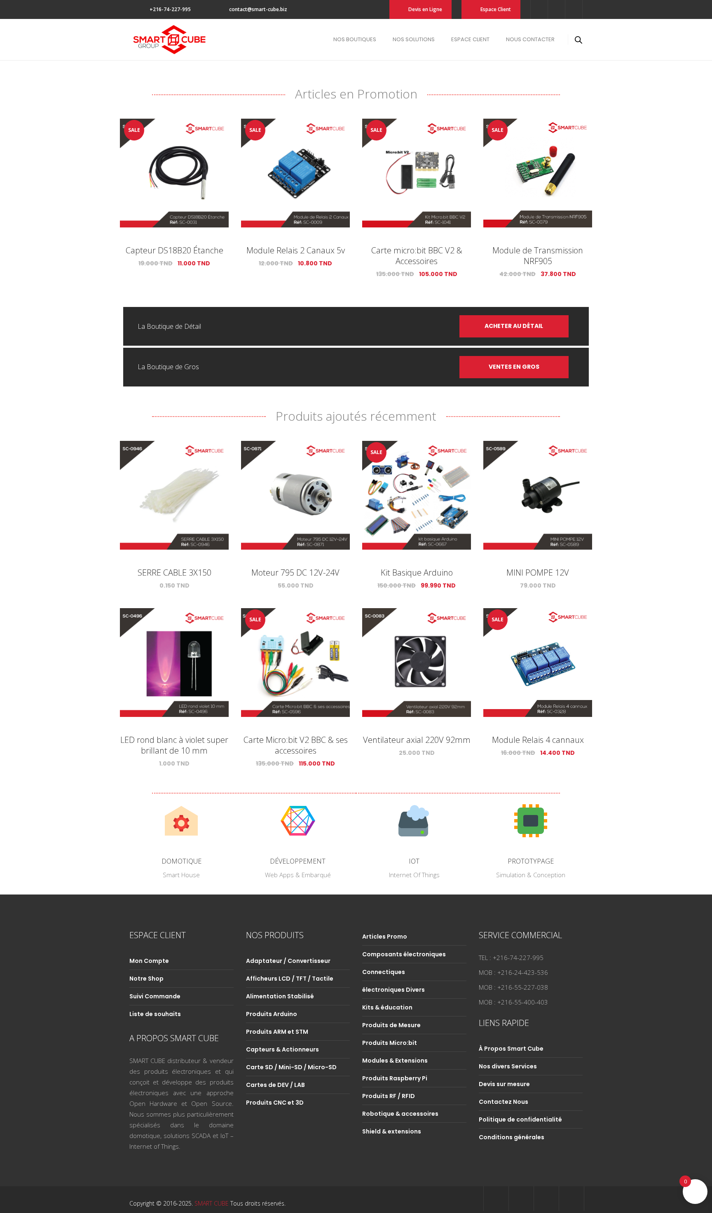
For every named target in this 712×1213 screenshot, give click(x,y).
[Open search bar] (578, 39)
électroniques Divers (393, 990)
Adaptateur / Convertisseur (288, 961)
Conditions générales (511, 1137)
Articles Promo (384, 936)
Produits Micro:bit (389, 1043)
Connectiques (383, 972)
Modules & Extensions (395, 1060)
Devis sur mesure (504, 1084)
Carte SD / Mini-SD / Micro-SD (291, 1067)
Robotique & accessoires (400, 1114)
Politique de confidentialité (520, 1119)
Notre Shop (146, 978)
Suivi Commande (154, 996)
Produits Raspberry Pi (394, 1078)
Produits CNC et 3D (275, 1102)
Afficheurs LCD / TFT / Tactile (289, 978)
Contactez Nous (503, 1102)
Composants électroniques (404, 954)
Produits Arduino (271, 1014)
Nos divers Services (508, 1066)
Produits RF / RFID (388, 1096)
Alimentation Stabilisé (280, 996)
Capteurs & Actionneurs (282, 1049)
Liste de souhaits (155, 1014)
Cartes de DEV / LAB (275, 1085)
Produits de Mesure (391, 1025)
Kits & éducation (387, 1007)
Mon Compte (149, 961)
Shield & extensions (391, 1131)
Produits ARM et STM (277, 1032)
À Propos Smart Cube (511, 1048)
